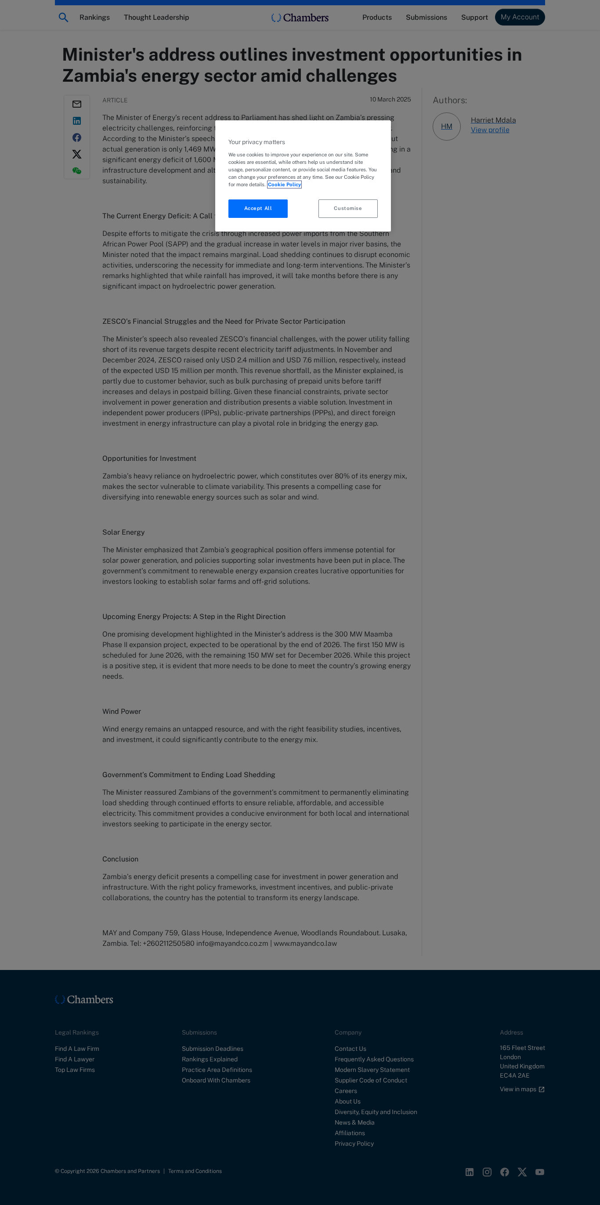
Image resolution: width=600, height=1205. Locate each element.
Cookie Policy (284, 184)
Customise (348, 208)
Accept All (258, 208)
